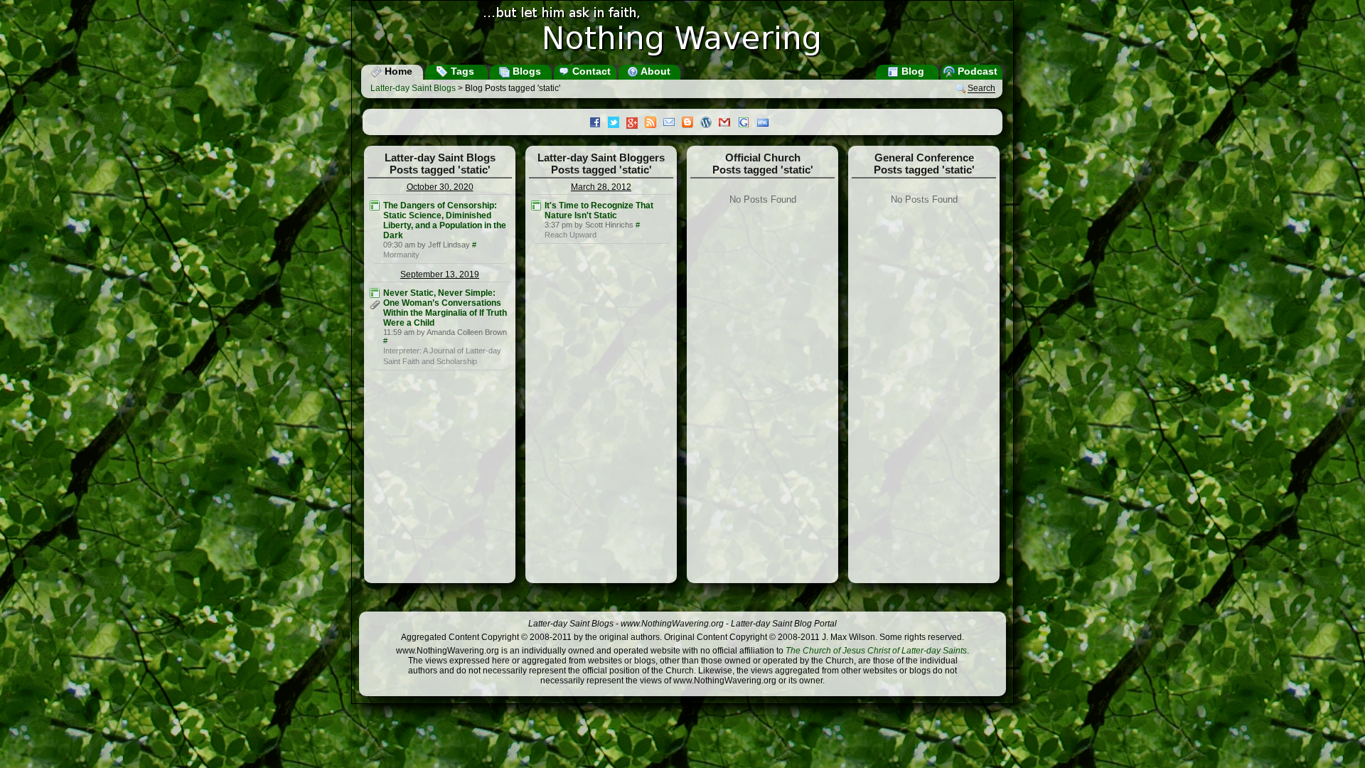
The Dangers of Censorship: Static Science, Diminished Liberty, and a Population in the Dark (444, 220)
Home (397, 71)
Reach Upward (570, 234)
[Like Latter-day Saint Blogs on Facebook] (598, 124)
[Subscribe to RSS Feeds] (654, 124)
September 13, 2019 (439, 274)
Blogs (525, 71)
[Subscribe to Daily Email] (672, 124)
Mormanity (401, 254)
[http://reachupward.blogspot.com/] (536, 205)
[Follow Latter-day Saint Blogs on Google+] (635, 124)
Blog (911, 71)
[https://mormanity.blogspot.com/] (374, 205)
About (654, 71)
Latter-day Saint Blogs (413, 88)
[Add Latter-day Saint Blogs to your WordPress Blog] (709, 124)
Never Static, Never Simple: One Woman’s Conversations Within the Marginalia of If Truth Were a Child (445, 308)
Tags (461, 71)
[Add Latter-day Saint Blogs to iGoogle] (747, 124)
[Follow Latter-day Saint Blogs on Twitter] (617, 124)
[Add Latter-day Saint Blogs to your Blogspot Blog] (691, 124)
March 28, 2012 (601, 187)
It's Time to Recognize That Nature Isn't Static (599, 210)
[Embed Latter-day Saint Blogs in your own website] (766, 124)
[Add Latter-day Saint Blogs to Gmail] (728, 124)
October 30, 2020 (440, 187)
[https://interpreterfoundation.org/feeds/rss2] (374, 293)
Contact (590, 71)
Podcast (976, 71)
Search (981, 89)
